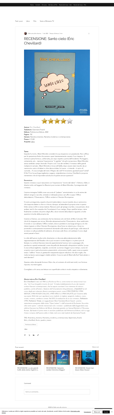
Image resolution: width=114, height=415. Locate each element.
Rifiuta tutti (97, 412)
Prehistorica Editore (30, 324)
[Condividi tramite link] (38, 335)
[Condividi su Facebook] (25, 335)
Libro (28, 21)
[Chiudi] (112, 412)
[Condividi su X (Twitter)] (29, 335)
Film (34, 21)
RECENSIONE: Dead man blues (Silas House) (84, 369)
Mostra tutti (95, 347)
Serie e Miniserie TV (47, 21)
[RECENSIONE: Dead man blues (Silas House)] (86, 357)
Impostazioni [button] (87, 412)
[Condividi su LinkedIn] (33, 335)
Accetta (106, 412)
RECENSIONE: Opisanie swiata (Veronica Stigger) (55, 369)
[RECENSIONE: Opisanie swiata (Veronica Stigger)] (57, 357)
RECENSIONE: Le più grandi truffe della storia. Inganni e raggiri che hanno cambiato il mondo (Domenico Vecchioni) (27, 369)
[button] (80, 4)
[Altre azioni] (89, 33)
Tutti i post (19, 21)
